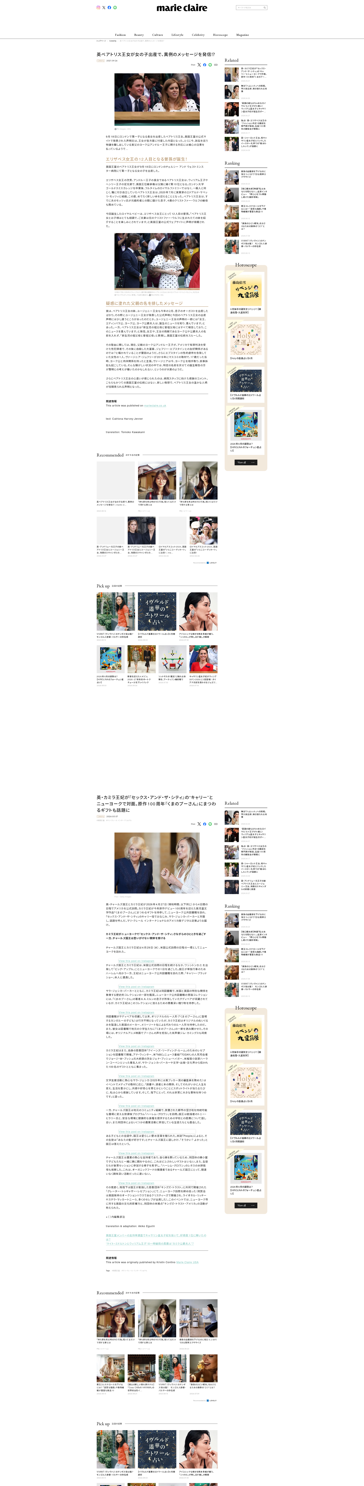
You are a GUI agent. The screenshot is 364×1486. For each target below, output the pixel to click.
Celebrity (198, 35)
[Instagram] (98, 7)
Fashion (120, 35)
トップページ (101, 41)
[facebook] (109, 7)
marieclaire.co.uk (155, 405)
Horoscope (220, 35)
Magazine (242, 35)
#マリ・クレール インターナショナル (119, 820)
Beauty (139, 35)
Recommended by (199, 563)
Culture (157, 35)
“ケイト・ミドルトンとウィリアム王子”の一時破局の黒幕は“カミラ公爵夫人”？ (150, 1243)
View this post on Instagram (136, 961)
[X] (103, 8)
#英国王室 (101, 820)
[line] (115, 7)
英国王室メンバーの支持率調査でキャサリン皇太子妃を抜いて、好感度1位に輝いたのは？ (156, 1237)
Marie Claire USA (187, 1262)
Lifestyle (177, 35)
